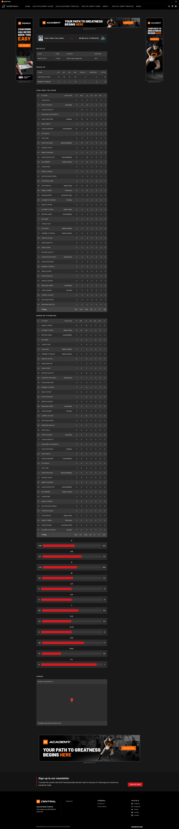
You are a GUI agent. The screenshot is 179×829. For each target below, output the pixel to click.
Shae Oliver (46, 247)
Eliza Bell (45, 228)
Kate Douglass (47, 276)
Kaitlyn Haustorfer (49, 176)
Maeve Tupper (47, 204)
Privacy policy (102, 806)
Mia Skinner (46, 162)
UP (100, 95)
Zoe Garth (46, 133)
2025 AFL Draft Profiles (123, 6)
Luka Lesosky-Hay (48, 157)
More (138, 6)
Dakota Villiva (47, 238)
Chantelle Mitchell (49, 257)
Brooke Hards (47, 214)
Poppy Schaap (47, 105)
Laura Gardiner (47, 129)
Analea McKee (47, 195)
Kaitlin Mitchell (48, 300)
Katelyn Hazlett (48, 252)
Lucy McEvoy (46, 185)
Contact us (101, 803)
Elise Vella (46, 100)
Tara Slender (47, 290)
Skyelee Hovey (47, 147)
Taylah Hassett (48, 110)
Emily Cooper (46, 271)
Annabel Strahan (48, 233)
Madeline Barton (48, 304)
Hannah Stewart (48, 266)
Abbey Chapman (47, 152)
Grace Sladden (47, 281)
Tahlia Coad (46, 224)
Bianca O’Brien (47, 171)
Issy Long (45, 138)
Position (68, 95)
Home (27, 6)
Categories (69, 801)
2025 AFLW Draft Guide (43, 6)
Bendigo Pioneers (44, 81)
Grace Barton (47, 243)
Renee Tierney (47, 190)
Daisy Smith (46, 124)
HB (81, 95)
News (105, 6)
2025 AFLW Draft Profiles (67, 6)
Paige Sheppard (47, 119)
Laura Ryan (46, 166)
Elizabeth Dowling (49, 200)
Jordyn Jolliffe (47, 295)
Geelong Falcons (44, 77)
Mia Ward (45, 219)
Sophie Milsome (47, 181)
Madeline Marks (47, 285)
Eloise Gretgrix (48, 262)
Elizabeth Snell (48, 209)
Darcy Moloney (47, 143)
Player (45, 95)
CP (96, 95)
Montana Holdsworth (50, 114)
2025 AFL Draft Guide (90, 6)
